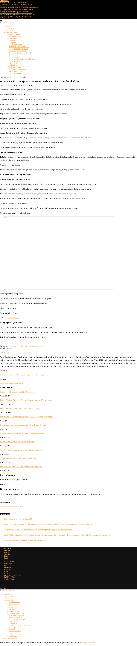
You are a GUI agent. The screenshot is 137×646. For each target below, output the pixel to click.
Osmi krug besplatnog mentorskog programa (13, 6)
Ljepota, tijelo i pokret (17, 51)
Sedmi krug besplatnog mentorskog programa (14, 11)
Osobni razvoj (10, 26)
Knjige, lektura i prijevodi (18, 49)
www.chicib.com (13, 318)
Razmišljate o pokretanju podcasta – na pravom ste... (16, 13)
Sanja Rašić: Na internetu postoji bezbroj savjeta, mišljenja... (26, 417)
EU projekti (13, 39)
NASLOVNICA (10, 562)
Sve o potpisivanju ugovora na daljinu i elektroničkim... (17, 9)
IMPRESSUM (9, 577)
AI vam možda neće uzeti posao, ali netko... (19, 458)
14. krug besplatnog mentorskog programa (13, 18)
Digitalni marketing (16, 34)
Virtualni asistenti (16, 37)
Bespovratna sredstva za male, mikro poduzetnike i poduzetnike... (20, 7)
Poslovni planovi (15, 61)
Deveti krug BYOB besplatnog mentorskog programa (16, 16)
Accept (84, 643)
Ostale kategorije (16, 71)
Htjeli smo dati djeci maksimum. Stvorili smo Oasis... (23, 425)
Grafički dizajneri (15, 45)
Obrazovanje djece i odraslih (20, 53)
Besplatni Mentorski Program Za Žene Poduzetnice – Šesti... (18, 14)
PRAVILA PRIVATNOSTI (13, 575)
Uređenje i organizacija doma (20, 69)
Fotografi (12, 43)
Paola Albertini (7, 85)
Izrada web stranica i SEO (19, 47)
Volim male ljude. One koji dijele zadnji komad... (21, 466)
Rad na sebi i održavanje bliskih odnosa (17, 441)
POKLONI (8, 565)
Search (23, 77)
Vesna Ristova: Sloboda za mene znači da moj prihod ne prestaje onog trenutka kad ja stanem (38, 530)
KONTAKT (8, 569)
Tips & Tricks (9, 28)
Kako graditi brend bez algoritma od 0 (17, 392)
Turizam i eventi (15, 67)
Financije (12, 41)
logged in (12, 479)
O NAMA (7, 573)
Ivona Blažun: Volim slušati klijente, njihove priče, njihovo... (26, 400)
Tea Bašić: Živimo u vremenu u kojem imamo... (21, 450)
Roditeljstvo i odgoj (16, 65)
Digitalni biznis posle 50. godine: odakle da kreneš (22, 433)
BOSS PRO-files (11, 32)
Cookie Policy (9, 579)
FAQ (6, 571)
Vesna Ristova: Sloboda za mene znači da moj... (21, 408)
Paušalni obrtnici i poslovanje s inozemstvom (13, 2)
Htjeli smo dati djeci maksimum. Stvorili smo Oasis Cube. (25, 540)
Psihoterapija (14, 57)
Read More (91, 643)
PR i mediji (13, 63)
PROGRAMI (8, 567)
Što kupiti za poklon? (13, 73)
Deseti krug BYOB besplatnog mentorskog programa (16, 4)
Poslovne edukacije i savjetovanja (22, 59)
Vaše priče (8, 30)
